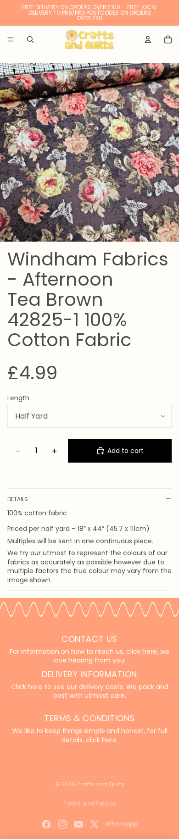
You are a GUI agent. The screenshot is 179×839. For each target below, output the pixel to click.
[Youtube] (78, 824)
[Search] (30, 39)
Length (18, 398)
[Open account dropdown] (148, 39)
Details (17, 499)
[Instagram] (62, 824)
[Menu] (10, 39)
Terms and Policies (89, 803)
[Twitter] (94, 824)
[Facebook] (46, 824)
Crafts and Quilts (100, 784)
